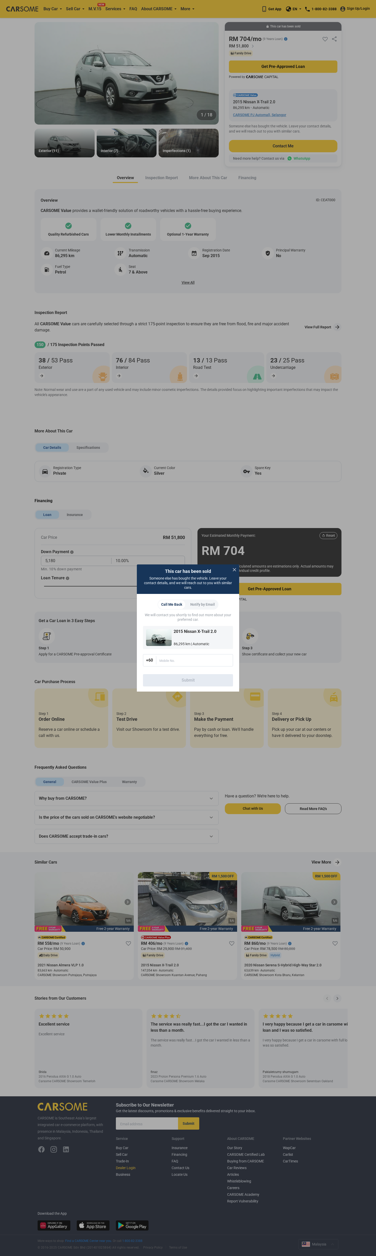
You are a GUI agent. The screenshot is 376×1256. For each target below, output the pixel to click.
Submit (188, 680)
